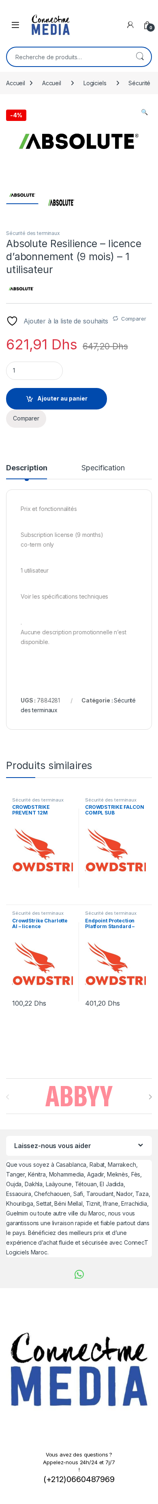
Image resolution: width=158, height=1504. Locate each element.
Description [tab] (26, 468)
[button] (144, 112)
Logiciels (95, 83)
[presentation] (150, 1097)
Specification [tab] (102, 468)
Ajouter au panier (62, 398)
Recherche (139, 56)
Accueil (15, 83)
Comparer (133, 318)
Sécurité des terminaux (33, 233)
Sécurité (139, 83)
